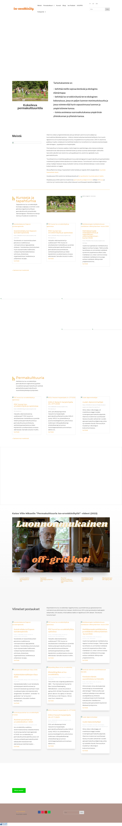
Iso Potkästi (71, 5)
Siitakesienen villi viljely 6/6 (107, 578)
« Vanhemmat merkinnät (20, 270)
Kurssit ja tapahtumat (30, 235)
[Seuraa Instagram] (42, 812)
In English (68, 677)
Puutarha (16, 681)
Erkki (15, 235)
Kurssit (58, 5)
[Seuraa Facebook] (39, 812)
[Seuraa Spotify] (49, 812)
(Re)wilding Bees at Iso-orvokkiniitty (57, 673)
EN (97, 3)
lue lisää (16, 261)
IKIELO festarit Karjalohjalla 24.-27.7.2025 (60, 403)
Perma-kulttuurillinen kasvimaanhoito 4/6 (67, 580)
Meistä (40, 5)
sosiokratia (16, 237)
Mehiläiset (84, 243)
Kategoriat (41, 12)
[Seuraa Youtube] (46, 812)
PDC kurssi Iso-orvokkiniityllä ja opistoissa (60, 232)
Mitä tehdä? (18, 790)
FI (90, 3)
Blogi (64, 5)
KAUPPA (80, 5)
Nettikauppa (34, 679)
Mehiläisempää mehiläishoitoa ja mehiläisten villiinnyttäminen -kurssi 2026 (90, 234)
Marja (83, 405)
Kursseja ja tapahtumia (26, 199)
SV (93, 3)
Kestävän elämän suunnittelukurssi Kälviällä (93, 677)
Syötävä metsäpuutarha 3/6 (46, 579)
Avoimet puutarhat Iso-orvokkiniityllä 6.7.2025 (23, 720)
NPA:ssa (100, 180)
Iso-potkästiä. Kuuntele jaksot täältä (91, 176)
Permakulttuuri (48, 5)
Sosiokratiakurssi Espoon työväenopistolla (25, 232)
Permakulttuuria (30, 378)
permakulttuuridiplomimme (83, 180)
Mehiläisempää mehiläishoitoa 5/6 (87, 579)
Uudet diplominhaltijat (92, 402)
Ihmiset (93, 405)
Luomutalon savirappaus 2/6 (24, 579)
